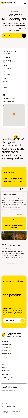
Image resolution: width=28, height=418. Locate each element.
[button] (14, 113)
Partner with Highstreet (7, 390)
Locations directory (6, 370)
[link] (8, 2)
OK (14, 219)
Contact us (4, 367)
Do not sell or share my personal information (14, 226)
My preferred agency (11, 92)
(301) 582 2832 (7, 75)
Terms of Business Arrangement (8, 406)
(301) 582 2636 (7, 68)
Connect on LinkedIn (6, 396)
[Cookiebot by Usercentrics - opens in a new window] (20, 189)
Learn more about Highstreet (9, 263)
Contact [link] (8, 95)
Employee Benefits (6, 350)
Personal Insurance (6, 344)
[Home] (14, 335)
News (2, 364)
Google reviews (10, 101)
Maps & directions (10, 98)
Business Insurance (6, 347)
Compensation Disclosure (7, 408)
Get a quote (7, 36)
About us (3, 361)
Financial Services (6, 353)
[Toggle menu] (25, 3)
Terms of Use (4, 403)
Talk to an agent (9, 320)
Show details (20, 214)
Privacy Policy (4, 404)
